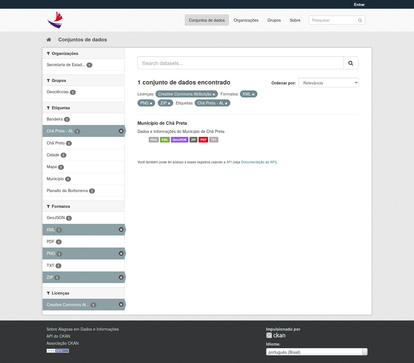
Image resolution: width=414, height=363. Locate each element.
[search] (351, 62)
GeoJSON (179, 139)
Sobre (295, 20)
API (229, 161)
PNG (153, 139)
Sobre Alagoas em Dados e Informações (82, 329)
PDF (203, 139)
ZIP (193, 139)
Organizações (246, 20)
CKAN (275, 335)
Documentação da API (258, 161)
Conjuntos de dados (207, 20)
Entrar (359, 4)
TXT (213, 139)
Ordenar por (283, 83)
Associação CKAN (62, 343)
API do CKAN (58, 336)
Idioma (272, 344)
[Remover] (214, 94)
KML (165, 139)
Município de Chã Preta (162, 123)
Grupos (274, 20)
